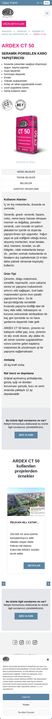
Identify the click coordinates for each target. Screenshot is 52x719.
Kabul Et (26, 697)
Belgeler (26, 183)
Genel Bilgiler (26, 172)
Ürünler (21, 31)
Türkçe (5, 3)
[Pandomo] (36, 642)
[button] (47, 659)
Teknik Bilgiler (26, 177)
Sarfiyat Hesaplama (26, 189)
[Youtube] (29, 642)
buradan (40, 687)
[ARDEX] (22, 642)
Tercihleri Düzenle (26, 712)
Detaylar (34, 565)
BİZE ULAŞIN (26, 435)
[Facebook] (16, 642)
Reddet (26, 704)
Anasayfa (7, 31)
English (14, 3)
